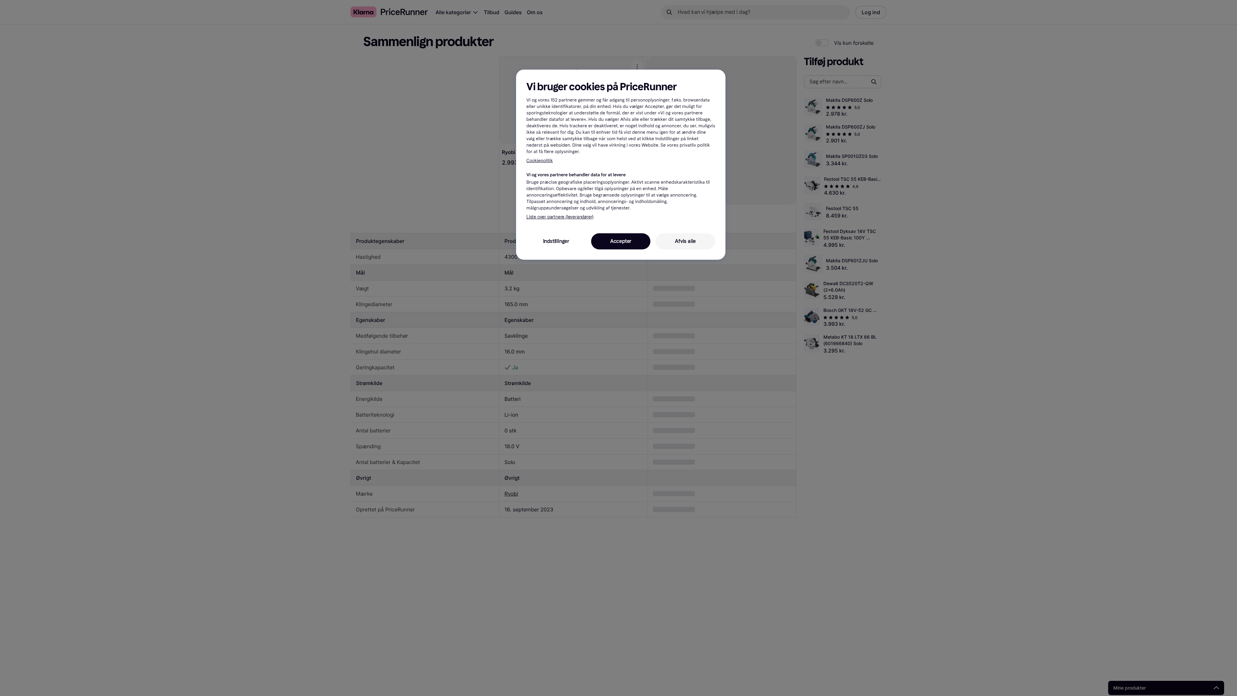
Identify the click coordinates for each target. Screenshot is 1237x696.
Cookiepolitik (539, 160)
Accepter (620, 241)
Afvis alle (685, 241)
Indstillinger (556, 241)
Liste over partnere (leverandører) (559, 217)
